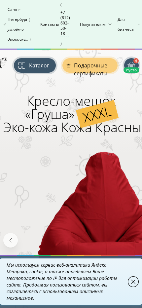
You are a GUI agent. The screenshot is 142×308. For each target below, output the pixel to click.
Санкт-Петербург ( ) (19, 24)
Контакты (55, 24)
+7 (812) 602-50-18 (65, 23)
